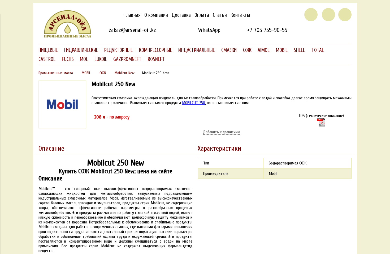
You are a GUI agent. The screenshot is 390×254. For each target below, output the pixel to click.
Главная (132, 15)
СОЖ (102, 73)
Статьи (220, 15)
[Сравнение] (328, 14)
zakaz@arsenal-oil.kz (132, 30)
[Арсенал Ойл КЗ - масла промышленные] (65, 36)
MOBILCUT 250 (193, 102)
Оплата (201, 15)
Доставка (181, 15)
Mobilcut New (125, 73)
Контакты (240, 15)
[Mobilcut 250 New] (321, 122)
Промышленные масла (55, 73)
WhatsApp (209, 30)
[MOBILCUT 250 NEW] (62, 127)
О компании (156, 15)
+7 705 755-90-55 (267, 30)
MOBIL (86, 73)
